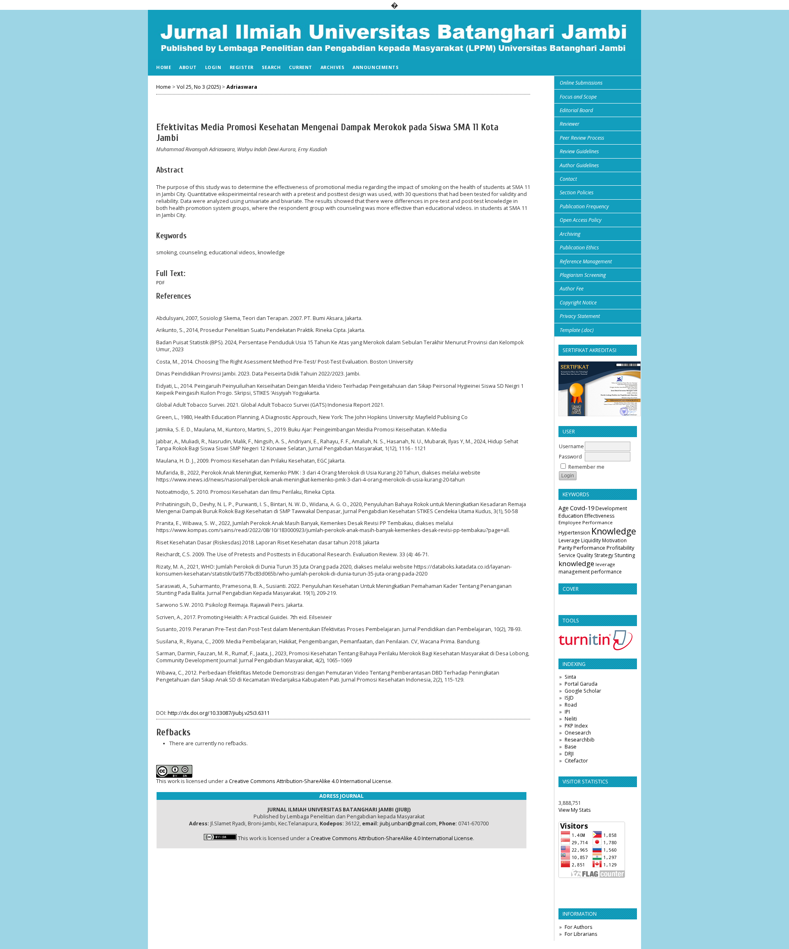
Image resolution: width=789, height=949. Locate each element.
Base (571, 746)
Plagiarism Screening (583, 275)
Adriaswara (241, 86)
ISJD (569, 697)
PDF (160, 283)
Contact (568, 178)
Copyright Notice (578, 302)
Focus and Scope (578, 96)
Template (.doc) (576, 330)
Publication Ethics (579, 247)
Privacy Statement (580, 316)
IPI (567, 711)
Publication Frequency (584, 206)
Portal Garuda (581, 683)
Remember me (586, 466)
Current (300, 67)
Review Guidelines (579, 151)
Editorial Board (576, 110)
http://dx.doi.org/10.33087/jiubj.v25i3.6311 (219, 712)
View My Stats (574, 809)
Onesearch (578, 732)
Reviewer (569, 123)
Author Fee (572, 288)
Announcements (376, 67)
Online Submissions (581, 82)
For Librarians (581, 934)
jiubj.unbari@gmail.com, (409, 823)
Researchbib (580, 739)
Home (163, 67)
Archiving (570, 233)
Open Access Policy (581, 220)
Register (242, 67)
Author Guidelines (579, 165)
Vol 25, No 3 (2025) (199, 86)
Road (571, 704)
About (188, 67)
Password (570, 456)
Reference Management (586, 261)
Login (213, 67)
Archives (332, 67)
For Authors (578, 927)
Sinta (570, 676)
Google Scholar (583, 690)
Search (271, 67)
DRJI (569, 753)
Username (571, 446)
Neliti (571, 718)
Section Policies (576, 192)
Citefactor (576, 760)
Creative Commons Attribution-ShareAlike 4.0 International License (310, 781)
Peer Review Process (582, 137)
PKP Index (576, 725)
